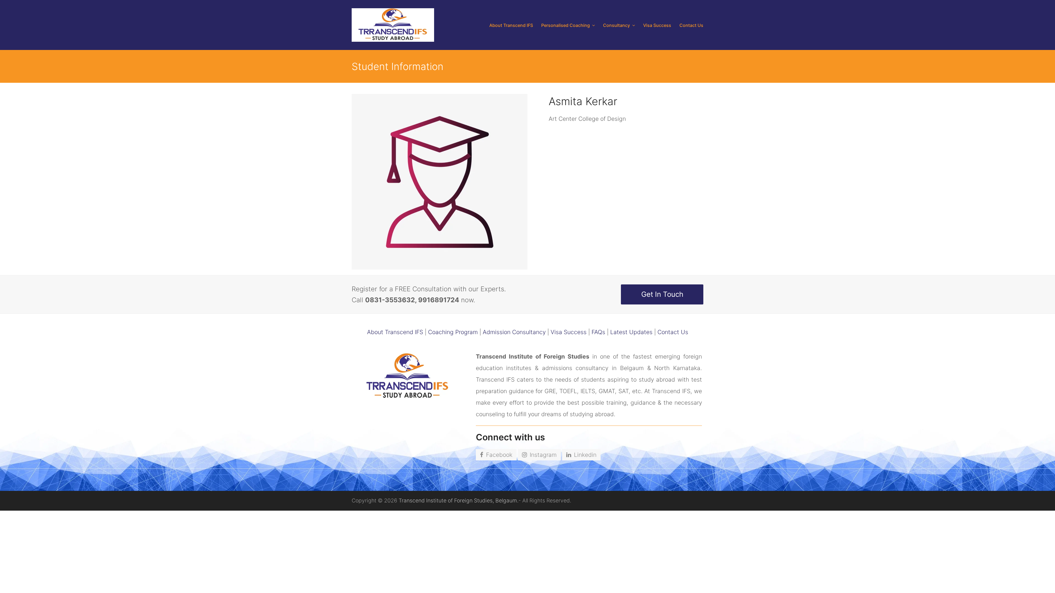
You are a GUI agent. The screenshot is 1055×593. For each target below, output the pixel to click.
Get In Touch (662, 294)
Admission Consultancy (514, 332)
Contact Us (672, 332)
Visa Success (569, 332)
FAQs (598, 332)
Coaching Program (453, 332)
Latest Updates (631, 332)
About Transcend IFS (395, 332)
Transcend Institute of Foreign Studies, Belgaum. (458, 500)
